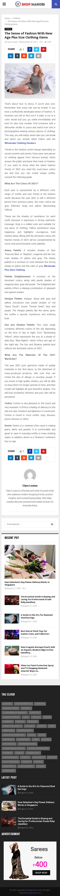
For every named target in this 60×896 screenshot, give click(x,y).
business (26, 708)
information (23, 739)
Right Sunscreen (11, 762)
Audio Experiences (23, 704)
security (26, 762)
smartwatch (9, 766)
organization (33, 753)
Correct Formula (11, 717)
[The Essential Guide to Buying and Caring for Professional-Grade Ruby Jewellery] (12, 600)
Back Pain (40, 704)
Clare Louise (12, 42)
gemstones (8, 730)
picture (52, 757)
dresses (20, 721)
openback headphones (38, 748)
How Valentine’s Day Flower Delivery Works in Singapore (27, 583)
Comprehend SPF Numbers (15, 713)
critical (36, 717)
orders (19, 753)
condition (34, 713)
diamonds (8, 721)
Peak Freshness (10, 757)
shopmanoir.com (34, 893)
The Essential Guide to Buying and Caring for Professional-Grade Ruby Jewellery (38, 599)
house (41, 735)
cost (26, 717)
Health (31, 735)
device (47, 717)
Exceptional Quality (12, 726)
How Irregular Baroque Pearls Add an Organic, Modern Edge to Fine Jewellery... (38, 649)
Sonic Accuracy (26, 766)
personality (38, 757)
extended (30, 726)
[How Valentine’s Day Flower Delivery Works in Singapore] (30, 562)
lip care (46, 739)
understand (9, 771)
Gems (52, 726)
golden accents (25, 730)
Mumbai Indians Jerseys (14, 748)
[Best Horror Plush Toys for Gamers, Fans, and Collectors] (12, 634)
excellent (32, 721)
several (38, 762)
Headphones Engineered (14, 735)
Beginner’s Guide (11, 708)
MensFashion (9, 744)
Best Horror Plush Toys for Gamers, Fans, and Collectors (35, 632)
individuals (8, 739)
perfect (25, 757)
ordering (8, 753)
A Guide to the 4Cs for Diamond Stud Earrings (37, 616)
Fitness (41, 726)
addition (7, 704)
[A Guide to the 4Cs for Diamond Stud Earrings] (12, 618)
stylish (41, 766)
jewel (35, 739)
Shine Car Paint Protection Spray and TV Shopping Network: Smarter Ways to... (37, 668)
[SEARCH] (52, 524)
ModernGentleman (27, 744)
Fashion (8, 29)
